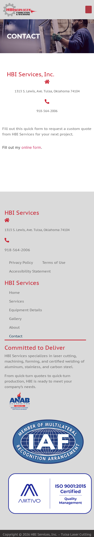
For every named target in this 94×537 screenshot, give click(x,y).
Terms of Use (53, 262)
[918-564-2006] (47, 101)
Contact (15, 336)
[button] (88, 9)
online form (31, 147)
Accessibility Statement (30, 271)
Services (16, 301)
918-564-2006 (47, 111)
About (14, 327)
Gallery (15, 318)
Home (14, 292)
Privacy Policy (21, 262)
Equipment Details (25, 310)
